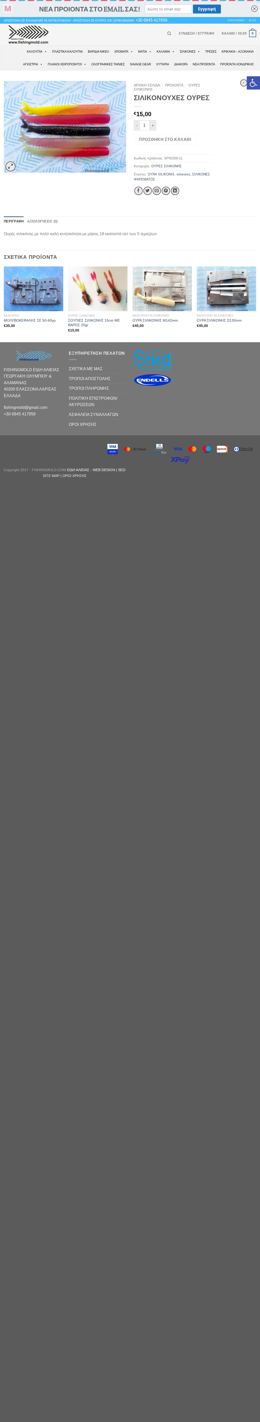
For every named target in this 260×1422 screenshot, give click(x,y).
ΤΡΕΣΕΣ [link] (211, 51)
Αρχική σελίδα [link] (147, 85)
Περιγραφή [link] (14, 221)
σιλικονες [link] (183, 174)
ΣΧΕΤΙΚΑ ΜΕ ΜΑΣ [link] (86, 369)
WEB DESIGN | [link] (105, 470)
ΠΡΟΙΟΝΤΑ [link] (174, 85)
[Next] (256, 304)
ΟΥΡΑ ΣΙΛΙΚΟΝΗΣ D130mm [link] (219, 320)
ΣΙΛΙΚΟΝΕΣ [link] (188, 51)
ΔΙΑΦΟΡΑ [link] (181, 64)
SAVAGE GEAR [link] (140, 64)
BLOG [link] (252, 20)
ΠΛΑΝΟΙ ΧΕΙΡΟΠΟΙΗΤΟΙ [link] (65, 64)
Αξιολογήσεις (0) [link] (42, 221)
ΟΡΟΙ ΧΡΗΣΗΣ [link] (82, 424)
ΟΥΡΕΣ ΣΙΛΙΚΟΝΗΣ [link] (166, 166)
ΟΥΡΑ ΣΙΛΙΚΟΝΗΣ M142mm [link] (155, 320)
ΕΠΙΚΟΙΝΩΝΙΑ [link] (236, 20)
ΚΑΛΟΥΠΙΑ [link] (34, 51)
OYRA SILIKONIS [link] (161, 174)
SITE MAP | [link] (52, 476)
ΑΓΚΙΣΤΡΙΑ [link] (30, 64)
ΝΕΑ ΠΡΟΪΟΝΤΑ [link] (204, 64)
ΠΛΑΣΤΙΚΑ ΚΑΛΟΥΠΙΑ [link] (67, 51)
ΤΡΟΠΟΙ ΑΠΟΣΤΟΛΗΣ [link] (89, 379)
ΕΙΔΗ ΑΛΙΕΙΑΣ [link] (78, 470)
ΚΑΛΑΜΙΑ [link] (163, 51)
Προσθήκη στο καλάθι (165, 139)
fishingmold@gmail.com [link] (25, 407)
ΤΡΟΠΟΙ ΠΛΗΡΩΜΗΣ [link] (89, 388)
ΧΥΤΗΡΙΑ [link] (162, 64)
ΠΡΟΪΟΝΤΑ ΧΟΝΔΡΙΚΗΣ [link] (237, 64)
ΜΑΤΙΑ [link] (142, 51)
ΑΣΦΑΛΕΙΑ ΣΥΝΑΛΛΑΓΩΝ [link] (93, 414)
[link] (253, 82)
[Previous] (4, 304)
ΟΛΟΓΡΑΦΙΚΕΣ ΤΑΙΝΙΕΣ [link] (108, 64)
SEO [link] (121, 470)
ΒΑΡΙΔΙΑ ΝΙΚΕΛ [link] (98, 51)
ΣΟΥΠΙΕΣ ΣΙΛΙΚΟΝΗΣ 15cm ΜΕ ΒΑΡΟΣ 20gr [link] (94, 322)
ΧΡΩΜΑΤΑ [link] (121, 51)
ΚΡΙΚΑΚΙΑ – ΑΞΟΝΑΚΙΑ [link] (238, 51)
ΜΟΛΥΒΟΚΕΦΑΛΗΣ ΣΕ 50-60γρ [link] (30, 320)
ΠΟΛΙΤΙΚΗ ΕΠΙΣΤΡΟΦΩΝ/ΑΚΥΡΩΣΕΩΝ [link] (93, 401)
